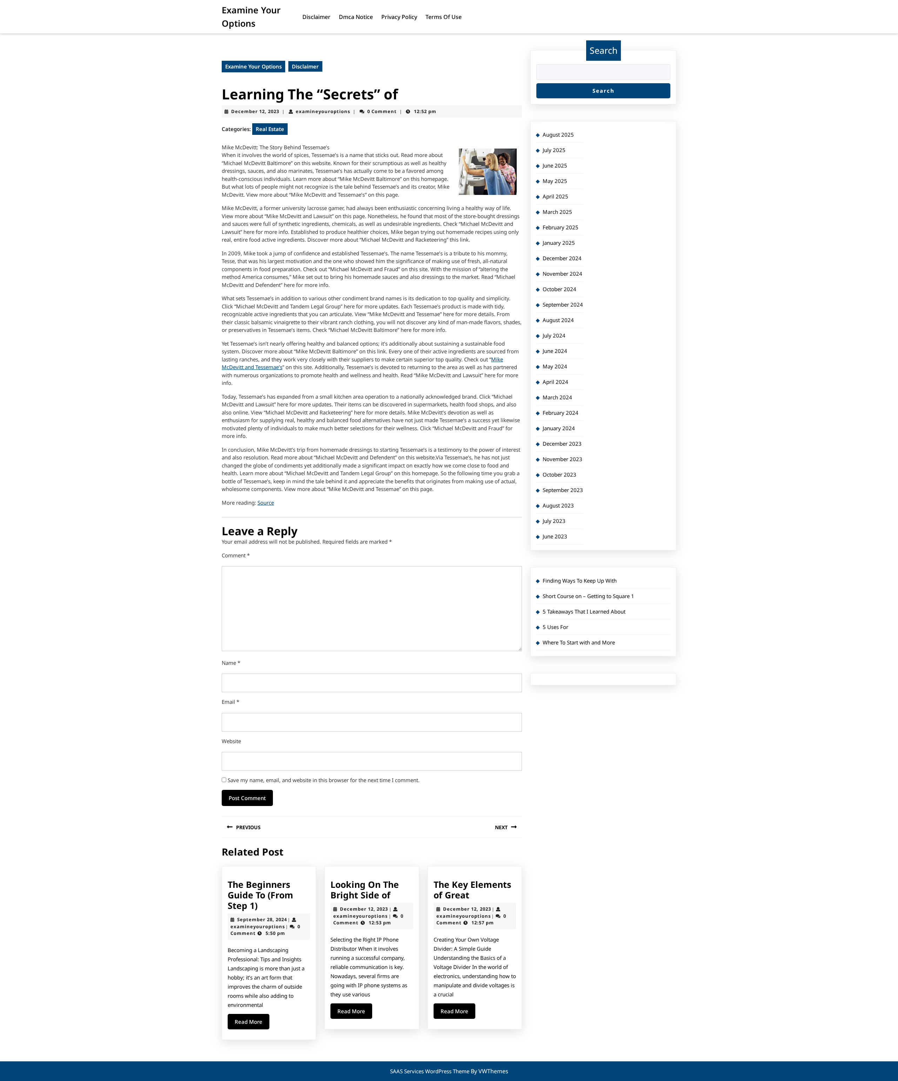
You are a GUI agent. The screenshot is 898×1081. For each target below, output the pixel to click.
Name (231, 662)
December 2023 (562, 443)
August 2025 (558, 134)
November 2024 (562, 273)
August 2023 (558, 505)
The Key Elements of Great (472, 889)
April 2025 (555, 196)
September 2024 (563, 304)
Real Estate (270, 128)
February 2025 (560, 227)
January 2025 (559, 242)
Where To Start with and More (579, 642)
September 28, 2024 (262, 919)
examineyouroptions (323, 111)
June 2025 (555, 165)
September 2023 (563, 489)
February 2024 (560, 412)
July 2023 (554, 520)
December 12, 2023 (255, 111)
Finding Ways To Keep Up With (580, 580)
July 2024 (554, 335)
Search (603, 50)
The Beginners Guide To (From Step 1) (260, 894)
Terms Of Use (443, 17)
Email (230, 701)
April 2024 (555, 381)
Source (265, 502)
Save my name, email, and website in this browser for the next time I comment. (324, 780)
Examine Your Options (253, 66)
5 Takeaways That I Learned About (584, 611)
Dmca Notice (356, 17)
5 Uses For (555, 626)
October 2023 (559, 474)
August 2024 (558, 319)
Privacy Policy (399, 17)
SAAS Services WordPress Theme (430, 1071)
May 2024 (555, 366)
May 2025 (555, 180)
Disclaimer (316, 17)
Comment (236, 555)
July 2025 (554, 149)
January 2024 (559, 428)
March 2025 (557, 211)
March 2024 (557, 397)
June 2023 (555, 536)
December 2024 (562, 258)
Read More (252, 1023)
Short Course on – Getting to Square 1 (588, 596)
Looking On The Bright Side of (364, 889)
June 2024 (555, 350)
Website (231, 741)
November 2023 (562, 459)
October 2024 (559, 289)
